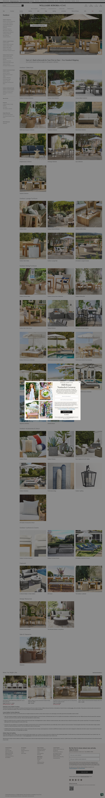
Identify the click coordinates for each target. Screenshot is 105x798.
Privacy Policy (72, 408)
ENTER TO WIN (66, 411)
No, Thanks (66, 414)
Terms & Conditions (63, 408)
